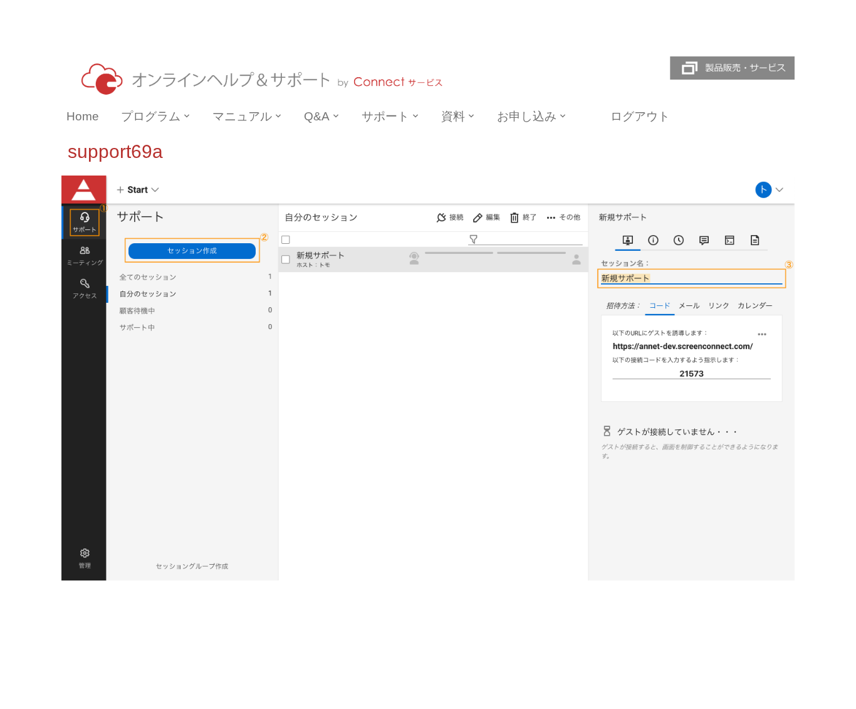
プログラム (150, 116)
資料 (453, 116)
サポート (385, 116)
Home (82, 116)
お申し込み (526, 116)
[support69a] (428, 377)
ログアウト (640, 116)
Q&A (317, 116)
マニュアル (242, 116)
